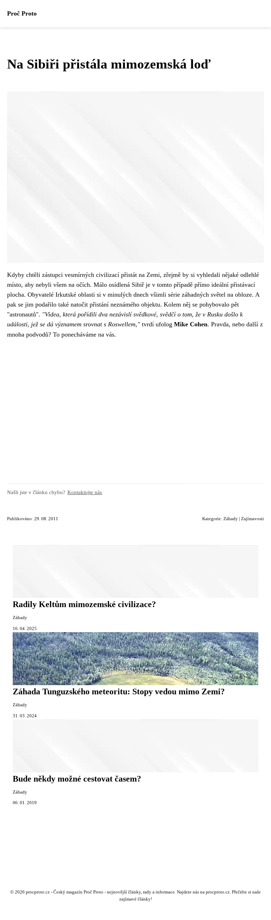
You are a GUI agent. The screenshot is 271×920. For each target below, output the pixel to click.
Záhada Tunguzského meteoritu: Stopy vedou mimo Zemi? (119, 691)
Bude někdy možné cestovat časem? (77, 778)
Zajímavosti (252, 518)
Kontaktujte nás (84, 492)
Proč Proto (22, 13)
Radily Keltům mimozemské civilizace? (84, 604)
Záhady (230, 518)
